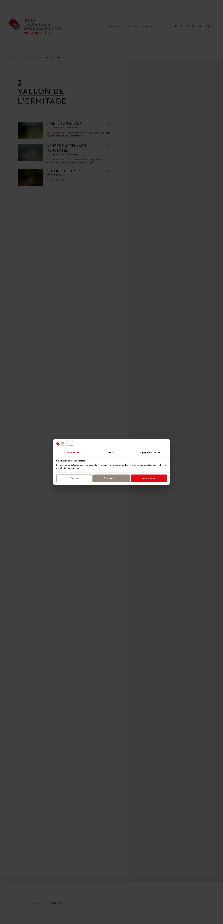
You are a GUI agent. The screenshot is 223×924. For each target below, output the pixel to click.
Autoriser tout (148, 478)
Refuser (74, 478)
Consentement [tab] (72, 452)
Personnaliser (110, 478)
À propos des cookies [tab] (150, 452)
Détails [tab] (111, 452)
